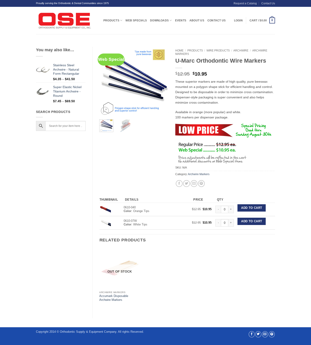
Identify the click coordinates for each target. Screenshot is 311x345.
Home (179, 50)
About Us (196, 20)
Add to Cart (251, 208)
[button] (262, 20)
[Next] (161, 81)
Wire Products (218, 50)
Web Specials (136, 20)
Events (180, 20)
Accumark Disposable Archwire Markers (113, 298)
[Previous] (106, 81)
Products (111, 20)
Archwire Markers (198, 174)
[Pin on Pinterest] (201, 183)
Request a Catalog (245, 3)
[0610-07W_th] (105, 222)
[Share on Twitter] (186, 183)
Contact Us (268, 3)
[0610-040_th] (105, 209)
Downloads (159, 20)
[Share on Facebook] (179, 183)
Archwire (240, 50)
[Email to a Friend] (194, 183)
